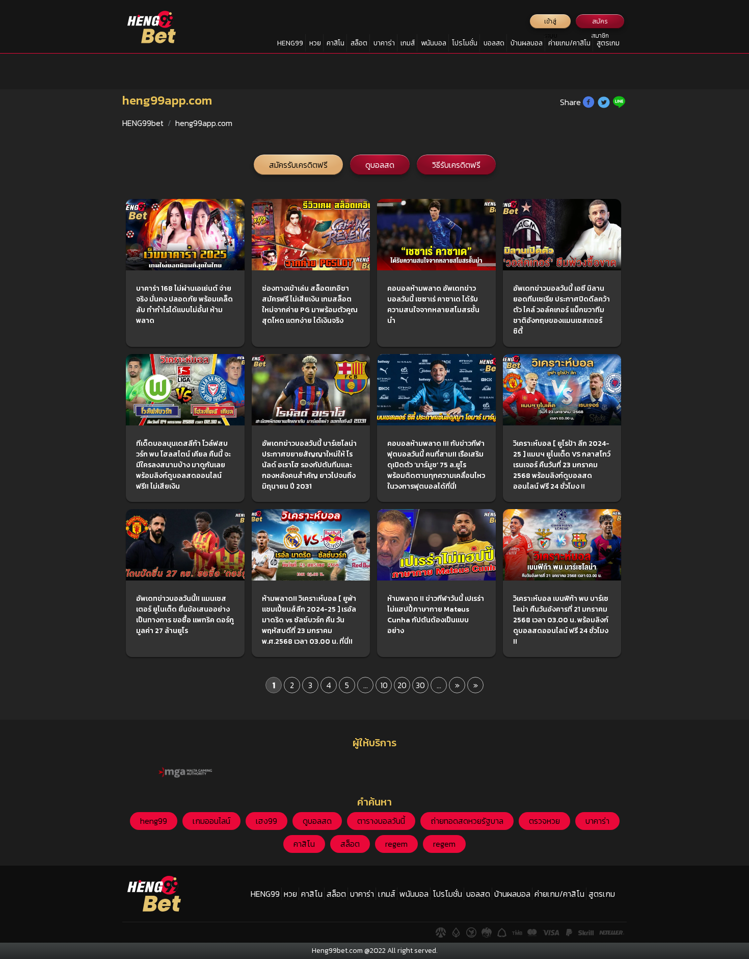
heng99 (153, 821)
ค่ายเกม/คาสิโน (569, 43)
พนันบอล (433, 43)
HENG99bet (143, 123)
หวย (315, 43)
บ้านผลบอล (527, 43)
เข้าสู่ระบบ (550, 23)
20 (402, 685)
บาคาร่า (384, 43)
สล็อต (359, 43)
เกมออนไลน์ (211, 821)
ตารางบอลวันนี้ (381, 821)
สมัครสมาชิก (600, 23)
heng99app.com (203, 123)
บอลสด (494, 43)
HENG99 (290, 43)
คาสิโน (335, 43)
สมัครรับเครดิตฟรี (298, 165)
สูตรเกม (608, 43)
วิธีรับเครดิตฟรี (456, 165)
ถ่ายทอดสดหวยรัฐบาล (467, 821)
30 (420, 685)
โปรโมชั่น (464, 43)
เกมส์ (407, 43)
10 (384, 685)
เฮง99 (266, 821)
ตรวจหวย (544, 821)
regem (396, 844)
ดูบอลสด (379, 165)
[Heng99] (151, 27)
